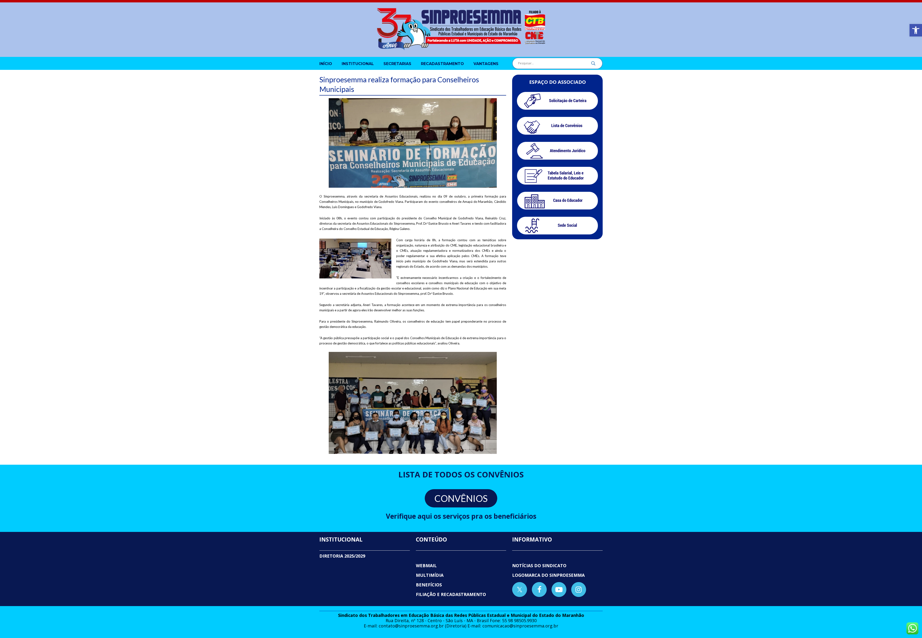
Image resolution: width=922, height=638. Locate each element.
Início (325, 63)
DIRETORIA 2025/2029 (342, 556)
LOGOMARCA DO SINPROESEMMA (548, 575)
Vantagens (485, 63)
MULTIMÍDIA (429, 575)
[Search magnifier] (593, 64)
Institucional (358, 63)
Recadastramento (442, 63)
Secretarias (397, 63)
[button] (916, 30)
